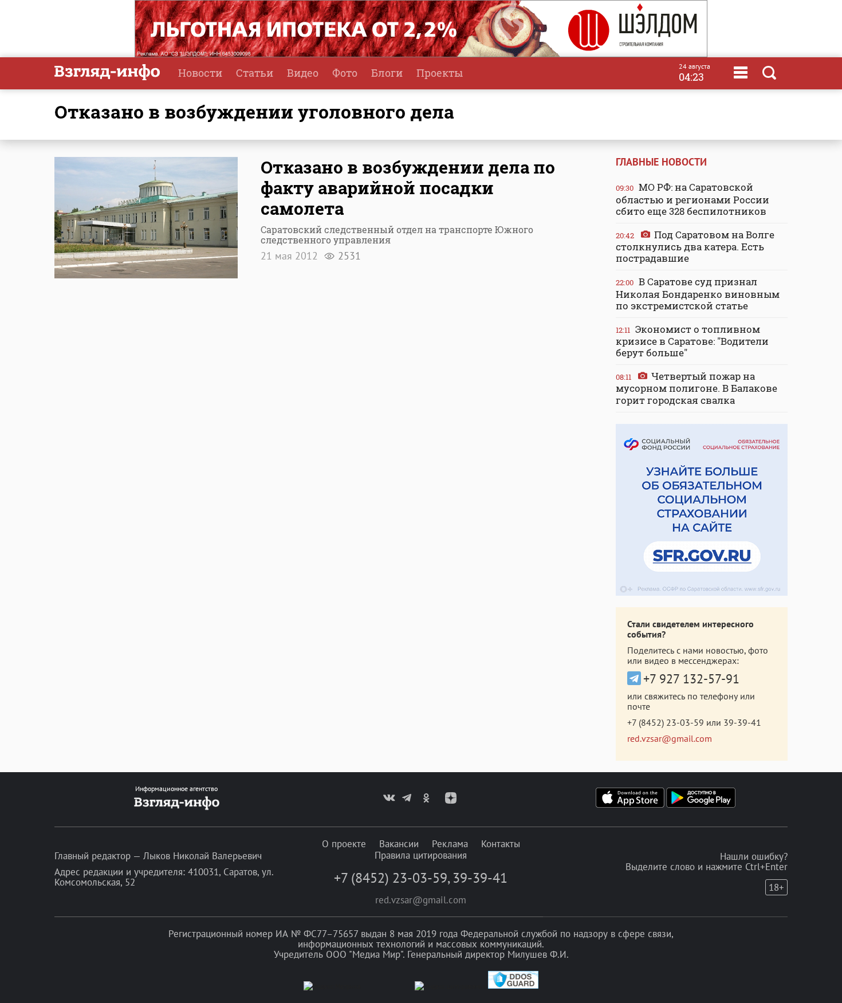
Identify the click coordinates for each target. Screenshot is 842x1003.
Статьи (254, 73)
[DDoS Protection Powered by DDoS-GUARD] (513, 986)
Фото (344, 73)
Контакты (500, 843)
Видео (302, 73)
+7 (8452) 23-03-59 (665, 722)
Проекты (439, 73)
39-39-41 (742, 722)
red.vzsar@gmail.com (669, 738)
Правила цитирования (421, 855)
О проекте (344, 843)
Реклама (450, 843)
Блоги (387, 73)
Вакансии (399, 843)
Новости (200, 73)
